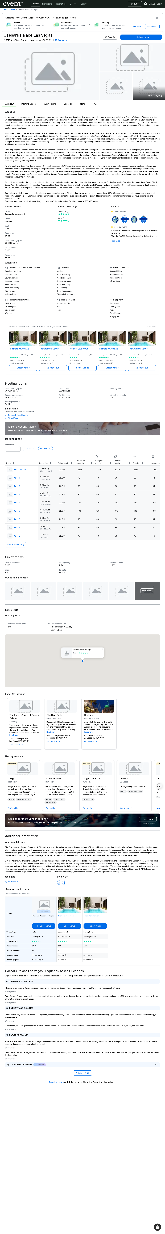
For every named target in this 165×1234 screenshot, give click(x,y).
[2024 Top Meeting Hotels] (124, 219)
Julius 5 (17, 511)
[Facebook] (64, 883)
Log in (159, 4)
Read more (115, 241)
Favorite (111, 37)
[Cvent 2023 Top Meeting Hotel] (143, 219)
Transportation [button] (59, 799)
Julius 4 (17, 503)
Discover (73, 4)
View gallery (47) (155, 96)
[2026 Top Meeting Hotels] (115, 219)
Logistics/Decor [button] (88, 799)
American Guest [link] (54, 778)
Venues (36, 4)
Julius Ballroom (20, 470)
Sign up (152, 4)
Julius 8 (17, 536)
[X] (59, 883)
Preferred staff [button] (50, 802)
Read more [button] (13, 735)
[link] (22, 768)
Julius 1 (17, 478)
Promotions (47, 4)
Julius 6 (17, 519)
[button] (49, 71)
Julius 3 (17, 494)
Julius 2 (17, 486)
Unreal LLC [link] (125, 778)
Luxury (83, 4)
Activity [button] (11, 799)
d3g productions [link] (91, 778)
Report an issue (56, 1082)
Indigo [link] (11, 778)
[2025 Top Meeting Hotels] (134, 219)
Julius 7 (17, 527)
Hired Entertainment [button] (23, 799)
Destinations (61, 4)
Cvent (4, 10)
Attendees (9, 445)
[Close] (157, 17)
